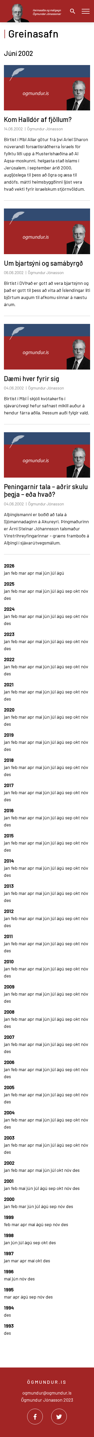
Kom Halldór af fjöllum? (38, 119)
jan (7, 573)
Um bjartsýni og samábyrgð (43, 263)
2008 (9, 1012)
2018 (9, 760)
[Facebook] (35, 1416)
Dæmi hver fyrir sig (31, 378)
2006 (9, 1062)
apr (31, 573)
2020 (9, 710)
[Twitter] (59, 1416)
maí (39, 573)
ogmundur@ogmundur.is (47, 1393)
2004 (9, 1112)
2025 (9, 584)
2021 (9, 684)
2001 (9, 1181)
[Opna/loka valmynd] (85, 11)
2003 (9, 1138)
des (7, 598)
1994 (9, 1308)
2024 (9, 609)
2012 (9, 911)
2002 (9, 1163)
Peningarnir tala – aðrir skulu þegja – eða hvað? (46, 490)
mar (23, 573)
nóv (84, 591)
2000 (9, 1199)
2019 (9, 735)
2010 (9, 961)
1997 (9, 1253)
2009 (9, 987)
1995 (9, 1289)
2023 (9, 634)
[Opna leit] (71, 11)
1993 (9, 1326)
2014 (9, 861)
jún (47, 573)
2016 (9, 810)
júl (54, 573)
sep (69, 591)
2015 (9, 835)
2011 (8, 936)
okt (77, 591)
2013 (9, 886)
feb (15, 573)
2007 (9, 1037)
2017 (9, 785)
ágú (60, 573)
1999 (9, 1217)
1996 (9, 1271)
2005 (9, 1087)
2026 (9, 566)
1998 (9, 1235)
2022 (9, 659)
